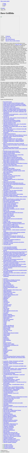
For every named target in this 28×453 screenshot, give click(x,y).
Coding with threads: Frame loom (10, 206)
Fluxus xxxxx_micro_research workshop (12, 436)
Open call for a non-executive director (11, 107)
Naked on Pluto (6, 334)
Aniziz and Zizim (7, 217)
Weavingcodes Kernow (8, 417)
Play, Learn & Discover (8, 284)
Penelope (5, 299)
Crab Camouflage (7, 305)
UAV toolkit (6, 312)
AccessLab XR (6, 370)
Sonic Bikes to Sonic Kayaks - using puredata (13, 194)
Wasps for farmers (7, 283)
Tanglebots (5, 269)
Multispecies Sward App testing (10, 362)
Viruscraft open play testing (9, 373)
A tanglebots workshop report (9, 191)
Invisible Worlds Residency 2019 (10, 287)
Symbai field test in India (8, 207)
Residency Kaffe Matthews (9, 315)
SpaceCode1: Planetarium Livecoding (11, 434)
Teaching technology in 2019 (9, 122)
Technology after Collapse (9, 168)
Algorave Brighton (7, 395)
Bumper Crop (6, 210)
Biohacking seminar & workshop (10, 420)
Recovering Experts (7, 101)
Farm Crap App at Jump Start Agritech (11, 398)
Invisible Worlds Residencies (9, 133)
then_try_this (8, 37)
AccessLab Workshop (8, 400)
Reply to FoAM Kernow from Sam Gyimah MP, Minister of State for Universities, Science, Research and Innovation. (15, 145)
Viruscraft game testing (8, 391)
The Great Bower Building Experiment (11, 280)
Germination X (6, 346)
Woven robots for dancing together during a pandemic (14, 105)
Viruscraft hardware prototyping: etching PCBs (13, 154)
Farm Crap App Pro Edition (9, 181)
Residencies (5, 351)
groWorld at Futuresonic (8, 437)
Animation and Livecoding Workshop (11, 433)
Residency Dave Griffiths (8, 344)
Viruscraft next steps (7, 174)
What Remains (6, 302)
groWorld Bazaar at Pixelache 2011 (10, 345)
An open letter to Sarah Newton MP (11, 147)
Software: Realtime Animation (9, 442)
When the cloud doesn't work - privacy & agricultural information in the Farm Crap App (14, 124)
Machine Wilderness (7, 314)
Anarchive (5, 278)
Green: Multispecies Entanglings (10, 248)
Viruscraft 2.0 (6, 116)
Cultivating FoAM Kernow (9, 176)
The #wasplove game (7, 293)
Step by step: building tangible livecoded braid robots (14, 109)
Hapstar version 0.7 (7, 234)
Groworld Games (7, 244)
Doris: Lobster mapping (8, 215)
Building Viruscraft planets (9, 153)
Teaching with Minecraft (8, 325)
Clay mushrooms (7, 228)
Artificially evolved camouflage (10, 192)
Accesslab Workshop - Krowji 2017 (11, 393)
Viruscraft (5, 288)
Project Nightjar (6, 329)
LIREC (4, 353)
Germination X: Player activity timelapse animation (14, 232)
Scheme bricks (6, 335)
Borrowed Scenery (7, 342)
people (4, 4)
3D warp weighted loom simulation (10, 202)
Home (4, 3)
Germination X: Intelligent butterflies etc (12, 239)
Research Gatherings (7, 350)
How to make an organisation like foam (11, 200)
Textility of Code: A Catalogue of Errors (11, 256)
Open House (6, 422)
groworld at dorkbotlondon (9, 430)
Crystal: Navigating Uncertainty (10, 246)
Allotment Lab (6, 297)
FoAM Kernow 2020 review (9, 106)
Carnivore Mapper (7, 296)
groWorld (5, 352)
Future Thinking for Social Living (10, 310)
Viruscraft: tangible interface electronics (11, 152)
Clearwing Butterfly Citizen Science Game (12, 289)
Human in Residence (7, 316)
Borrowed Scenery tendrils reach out (11, 226)
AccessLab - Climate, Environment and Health (13, 361)
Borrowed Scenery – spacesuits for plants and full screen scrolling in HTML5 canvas (14, 224)
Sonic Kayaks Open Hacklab (9, 411)
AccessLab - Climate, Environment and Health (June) (14, 366)
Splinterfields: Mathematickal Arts (10, 423)
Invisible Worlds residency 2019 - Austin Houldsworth (15, 368)
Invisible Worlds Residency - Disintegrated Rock (13, 388)
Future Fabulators (7, 340)
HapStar (5, 358)
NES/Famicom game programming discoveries (13, 183)
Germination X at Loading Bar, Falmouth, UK (13, 235)
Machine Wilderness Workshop (10, 416)
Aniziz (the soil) (6, 221)
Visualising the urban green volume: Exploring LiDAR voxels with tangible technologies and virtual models (15, 255)
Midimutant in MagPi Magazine (10, 155)
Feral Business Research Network (10, 390)
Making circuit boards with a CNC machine (12, 138)
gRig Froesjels (6, 431)
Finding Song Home (7, 418)
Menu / (2, 9)
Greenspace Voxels (7, 304)
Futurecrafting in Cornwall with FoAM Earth (13, 158)
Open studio (5, 404)
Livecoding (5, 355)
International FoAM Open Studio (10, 380)
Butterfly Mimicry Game (8, 326)
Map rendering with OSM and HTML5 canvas (13, 227)
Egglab (4, 324)
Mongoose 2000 (6, 328)
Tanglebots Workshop (8, 405)
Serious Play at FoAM (8, 243)
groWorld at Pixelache (8, 428)
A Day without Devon (8, 378)
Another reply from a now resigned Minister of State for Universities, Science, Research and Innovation (15, 135)
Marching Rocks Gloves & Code (10, 432)
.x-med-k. (5, 347)
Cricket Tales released (8, 186)
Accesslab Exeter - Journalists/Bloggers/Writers (13, 386)
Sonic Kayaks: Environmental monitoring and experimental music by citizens (13, 260)
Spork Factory (6, 339)
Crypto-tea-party (6, 412)
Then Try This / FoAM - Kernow (13, 40)
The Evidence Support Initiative (10, 281)
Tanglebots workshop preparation (10, 195)
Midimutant (5, 298)
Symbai (5, 323)
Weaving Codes (6, 320)
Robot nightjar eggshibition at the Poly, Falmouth (13, 208)
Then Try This (18, 44)
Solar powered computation (9, 211)
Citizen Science (6, 282)
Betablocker (5, 337)
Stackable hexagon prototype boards (11, 151)
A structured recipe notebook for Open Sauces (13, 212)
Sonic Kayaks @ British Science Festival (12, 410)
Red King (5, 307)
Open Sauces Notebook (8, 319)
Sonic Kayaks (6, 308)
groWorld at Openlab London (9, 438)
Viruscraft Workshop (7, 401)
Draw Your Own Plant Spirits (9, 425)
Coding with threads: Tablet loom (10, 205)
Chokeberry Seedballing (8, 426)
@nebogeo (8, 36)
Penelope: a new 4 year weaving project (11, 175)
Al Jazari (5, 336)
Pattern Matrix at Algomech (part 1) (10, 162)
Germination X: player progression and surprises (13, 242)
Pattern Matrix (6, 318)
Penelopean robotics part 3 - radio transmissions (13, 139)
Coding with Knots (7, 257)
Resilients (5, 348)
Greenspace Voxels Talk (8, 399)
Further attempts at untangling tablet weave (12, 157)
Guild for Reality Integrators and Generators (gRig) (14, 357)
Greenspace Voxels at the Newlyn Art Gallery (13, 402)
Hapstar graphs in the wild (9, 216)
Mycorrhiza (5, 219)
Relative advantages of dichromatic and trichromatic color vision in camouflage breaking (14, 262)
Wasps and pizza (6, 367)
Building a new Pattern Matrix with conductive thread (14, 110)
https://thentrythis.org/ (10, 39)
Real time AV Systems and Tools (10, 441)
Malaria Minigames (7, 291)
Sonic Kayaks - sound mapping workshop (12, 369)
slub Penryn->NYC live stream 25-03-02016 (12, 190)
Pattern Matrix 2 (6, 173)
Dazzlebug (5, 313)
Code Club (5, 331)
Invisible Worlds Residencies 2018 (10, 294)
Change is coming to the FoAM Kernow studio (13, 103)
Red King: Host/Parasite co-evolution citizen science (14, 199)
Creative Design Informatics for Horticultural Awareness (15, 396)
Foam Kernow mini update (9, 201)
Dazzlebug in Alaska (7, 178)
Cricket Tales (6, 309)
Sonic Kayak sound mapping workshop (11, 120)
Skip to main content (5, 1)
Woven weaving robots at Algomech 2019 (12, 372)
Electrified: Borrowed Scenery (9, 421)
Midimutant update (7, 137)
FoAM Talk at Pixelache (8, 427)
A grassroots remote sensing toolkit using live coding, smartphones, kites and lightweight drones (14, 264)
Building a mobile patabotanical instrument (12, 222)
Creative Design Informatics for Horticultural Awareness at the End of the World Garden (15, 164)
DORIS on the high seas (8, 213)
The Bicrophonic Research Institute (10, 332)
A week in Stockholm (8, 240)
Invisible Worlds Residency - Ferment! (11, 379)
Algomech (5, 394)
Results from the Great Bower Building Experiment (14, 104)
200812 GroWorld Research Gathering (11, 439)
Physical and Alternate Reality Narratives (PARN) (14, 356)
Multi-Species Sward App (8, 286)
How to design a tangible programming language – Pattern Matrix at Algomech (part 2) (14, 160)
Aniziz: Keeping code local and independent (12, 218)
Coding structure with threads (9, 203)
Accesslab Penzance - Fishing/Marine (11, 389)
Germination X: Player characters (10, 233)
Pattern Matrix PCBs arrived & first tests (12, 169)
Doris (4, 341)
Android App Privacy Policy (9, 292)
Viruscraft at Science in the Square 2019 (11, 121)
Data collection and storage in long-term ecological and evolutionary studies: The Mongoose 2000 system (15, 252)
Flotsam (5, 321)
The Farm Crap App (7, 330)
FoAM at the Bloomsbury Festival (10, 377)
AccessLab (5, 303)
